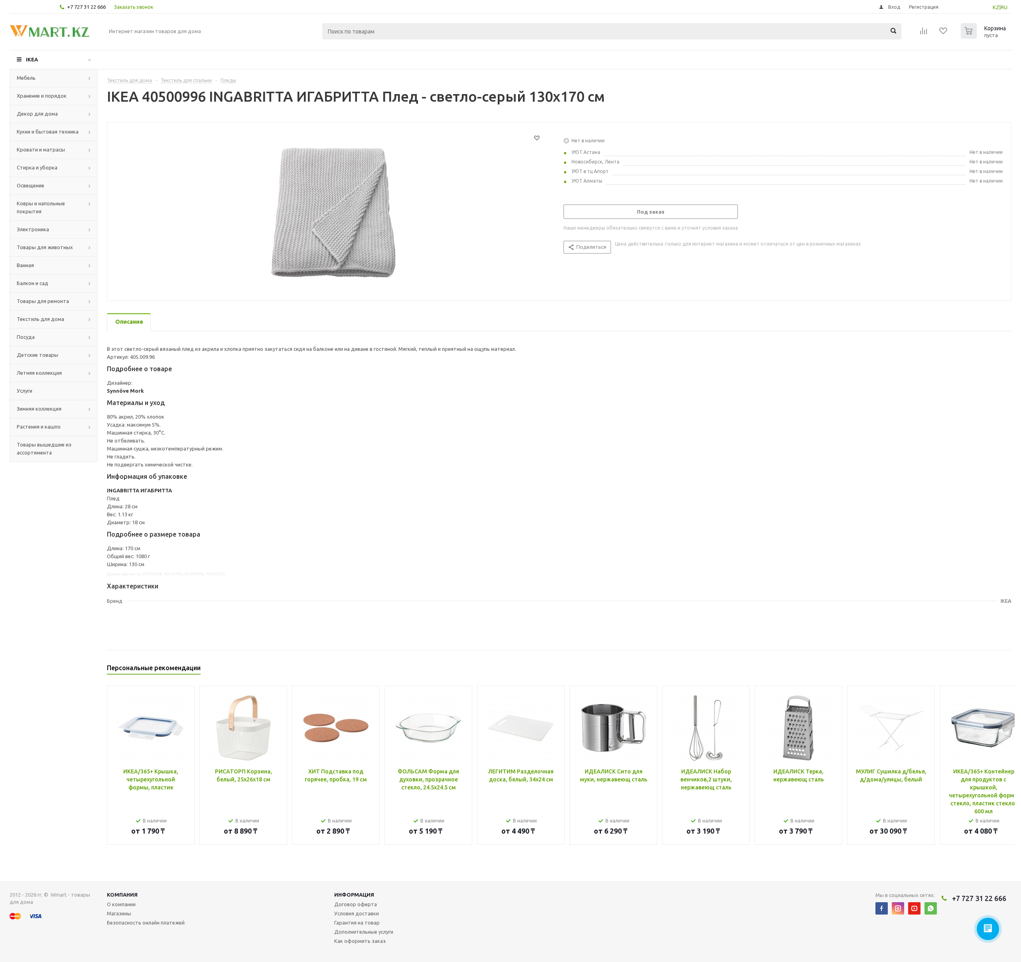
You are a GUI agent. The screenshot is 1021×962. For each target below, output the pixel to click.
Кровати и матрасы (41, 149)
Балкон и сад (32, 283)
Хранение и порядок (42, 95)
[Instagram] (898, 908)
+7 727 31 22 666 (86, 7)
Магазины (119, 913)
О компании (121, 904)
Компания (122, 894)
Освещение (30, 185)
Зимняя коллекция (39, 408)
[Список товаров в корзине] (984, 36)
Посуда (26, 337)
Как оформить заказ (360, 941)
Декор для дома (37, 113)
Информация (354, 894)
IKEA (32, 59)
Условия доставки (356, 913)
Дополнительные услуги (363, 931)
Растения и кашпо (39, 426)
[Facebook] (881, 908)
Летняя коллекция (39, 373)
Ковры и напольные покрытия (41, 207)
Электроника (33, 229)
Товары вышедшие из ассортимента (44, 448)
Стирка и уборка (37, 167)
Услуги (24, 390)
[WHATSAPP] (930, 908)
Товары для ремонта (43, 301)
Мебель (26, 78)
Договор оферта (355, 904)
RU (1004, 7)
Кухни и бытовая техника (48, 131)
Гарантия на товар (357, 922)
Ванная (25, 265)
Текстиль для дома (40, 319)
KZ (996, 7)
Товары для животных (45, 247)
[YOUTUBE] (914, 908)
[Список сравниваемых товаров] (923, 33)
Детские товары (37, 355)
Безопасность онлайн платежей (146, 922)
